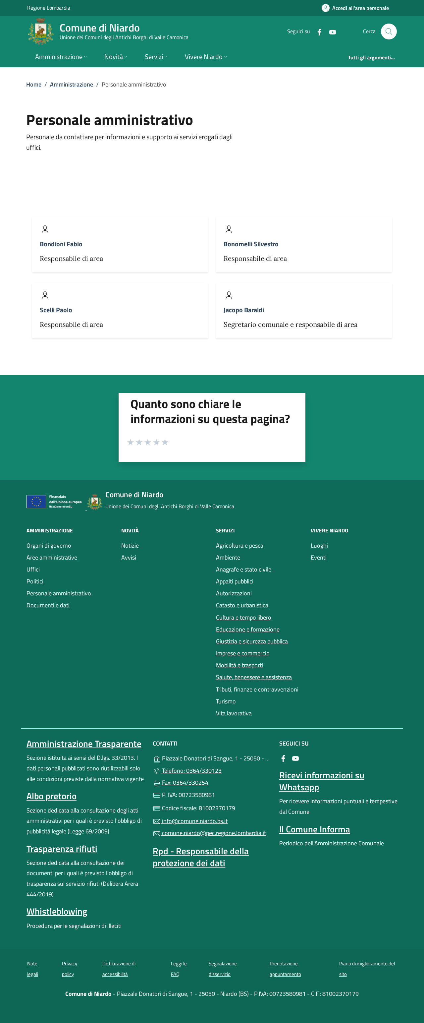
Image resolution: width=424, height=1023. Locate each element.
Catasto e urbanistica (242, 605)
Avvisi (128, 557)
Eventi (319, 557)
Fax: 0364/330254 (184, 782)
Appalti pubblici (234, 581)
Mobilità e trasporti (239, 665)
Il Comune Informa (314, 829)
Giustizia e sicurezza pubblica (252, 641)
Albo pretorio (51, 796)
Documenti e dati (48, 605)
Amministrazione (71, 84)
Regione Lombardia (48, 7)
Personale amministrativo (58, 593)
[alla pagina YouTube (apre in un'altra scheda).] (330, 31)
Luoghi (319, 545)
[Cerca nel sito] (389, 31)
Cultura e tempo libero (243, 617)
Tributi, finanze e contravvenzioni (257, 689)
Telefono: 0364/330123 (191, 770)
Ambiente (228, 557)
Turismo (226, 701)
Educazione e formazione (248, 629)
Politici (34, 581)
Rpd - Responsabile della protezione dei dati (201, 857)
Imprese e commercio (243, 653)
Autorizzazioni (234, 593)
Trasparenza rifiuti (61, 849)
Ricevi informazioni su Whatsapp (321, 781)
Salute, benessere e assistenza (254, 677)
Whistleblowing (56, 911)
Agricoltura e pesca (239, 545)
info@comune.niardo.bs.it (194, 820)
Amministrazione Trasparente (83, 744)
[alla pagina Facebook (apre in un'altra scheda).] (316, 31)
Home (33, 84)
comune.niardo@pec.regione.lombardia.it (213, 832)
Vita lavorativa (234, 713)
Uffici (33, 569)
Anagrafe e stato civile (243, 569)
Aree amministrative (51, 557)
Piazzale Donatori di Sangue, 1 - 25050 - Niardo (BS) (216, 757)
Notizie (130, 545)
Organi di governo (48, 545)
